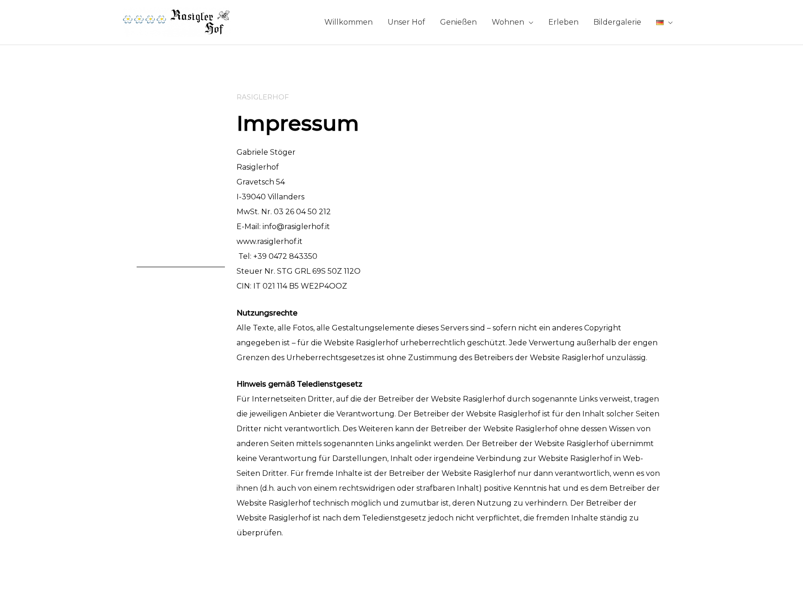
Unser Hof (406, 22)
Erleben (563, 22)
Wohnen (508, 22)
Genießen (458, 22)
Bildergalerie (617, 22)
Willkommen (348, 22)
